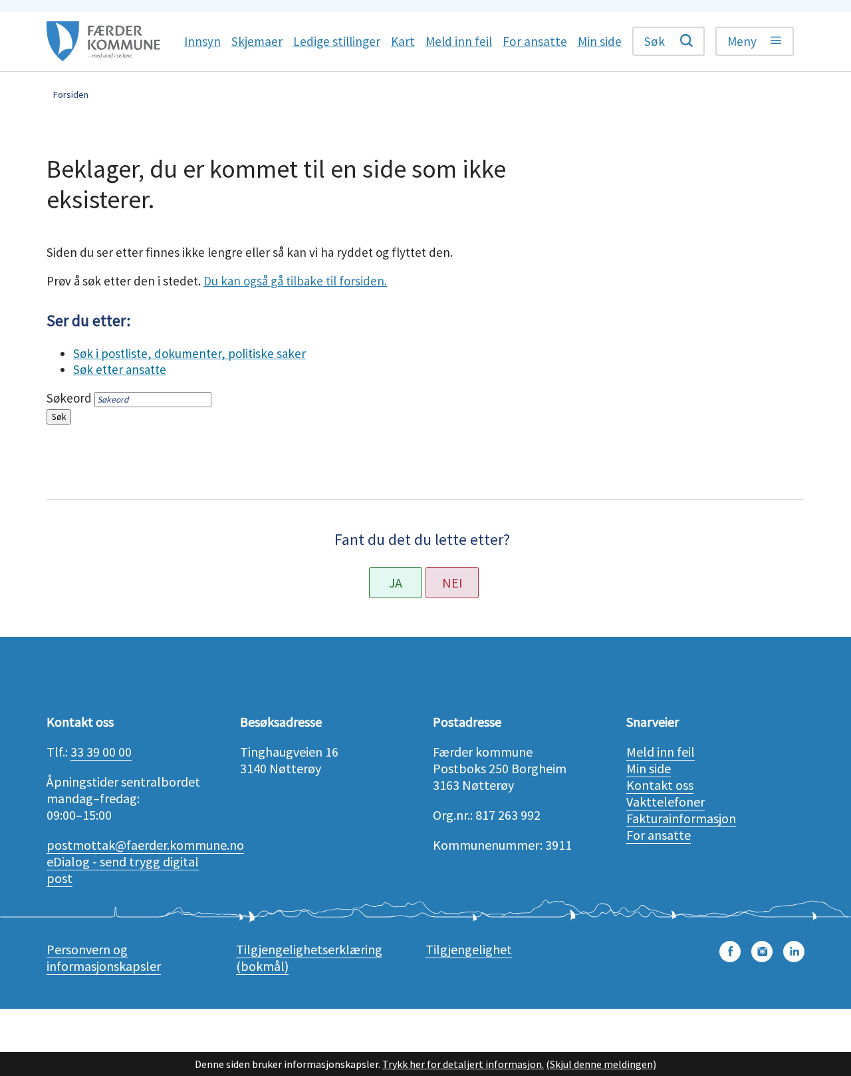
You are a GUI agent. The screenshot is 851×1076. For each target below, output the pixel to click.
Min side (648, 768)
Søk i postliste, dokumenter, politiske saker (189, 353)
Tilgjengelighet (469, 949)
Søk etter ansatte (119, 369)
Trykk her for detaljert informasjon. (463, 1064)
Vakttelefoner (665, 801)
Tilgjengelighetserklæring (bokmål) (309, 957)
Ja (395, 582)
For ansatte (658, 834)
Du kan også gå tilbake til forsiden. (295, 281)
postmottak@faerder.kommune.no (145, 844)
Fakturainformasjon (681, 818)
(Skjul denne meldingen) (601, 1064)
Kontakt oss (659, 785)
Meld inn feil (660, 751)
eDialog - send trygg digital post (123, 869)
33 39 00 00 (101, 751)
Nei (452, 582)
